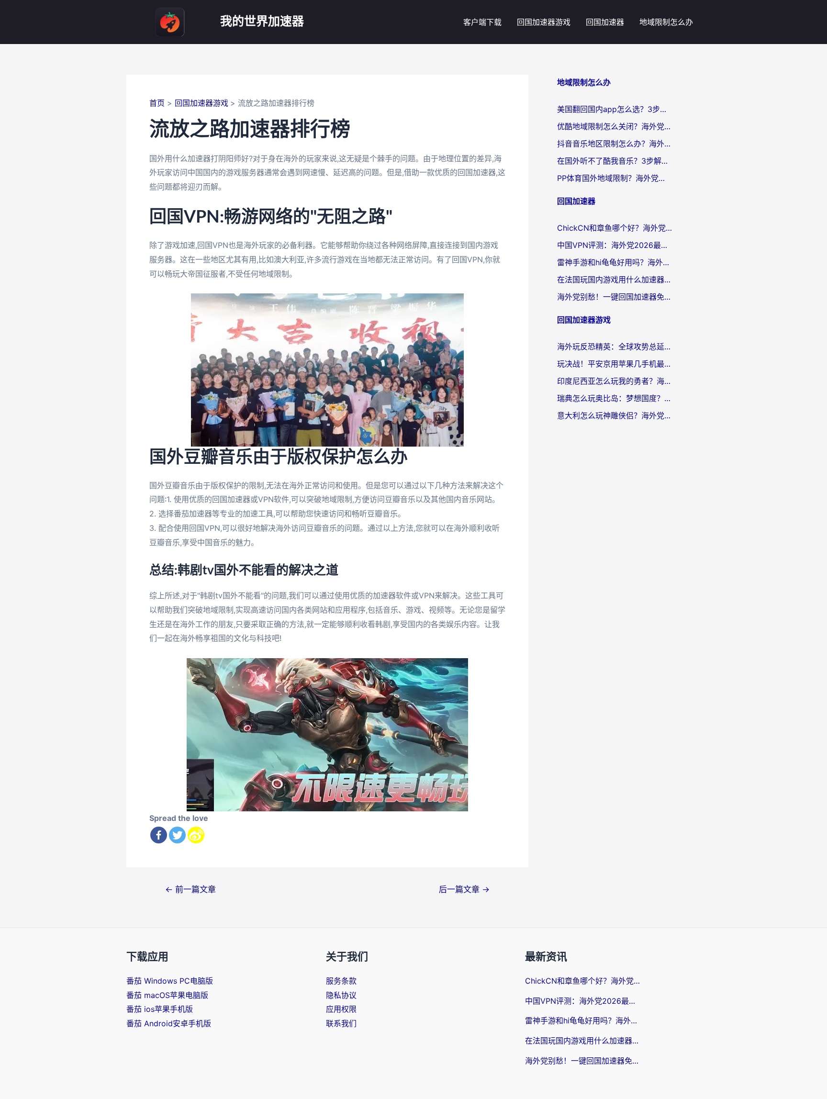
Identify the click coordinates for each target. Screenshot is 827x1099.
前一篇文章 (190, 889)
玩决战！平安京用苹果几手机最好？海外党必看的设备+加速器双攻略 (614, 364)
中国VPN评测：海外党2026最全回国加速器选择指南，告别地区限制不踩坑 (614, 245)
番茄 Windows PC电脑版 (169, 981)
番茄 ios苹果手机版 (159, 1009)
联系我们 (341, 1023)
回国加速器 (605, 22)
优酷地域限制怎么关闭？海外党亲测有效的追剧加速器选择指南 (614, 126)
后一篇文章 (464, 889)
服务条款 (341, 981)
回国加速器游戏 (543, 22)
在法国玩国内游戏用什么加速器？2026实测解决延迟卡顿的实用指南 (614, 279)
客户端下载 (482, 22)
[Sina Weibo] (196, 835)
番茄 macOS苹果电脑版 (167, 995)
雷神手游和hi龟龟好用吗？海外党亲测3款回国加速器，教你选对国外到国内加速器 (614, 262)
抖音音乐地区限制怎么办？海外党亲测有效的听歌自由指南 (614, 143)
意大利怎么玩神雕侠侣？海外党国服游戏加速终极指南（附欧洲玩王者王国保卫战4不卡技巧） (614, 415)
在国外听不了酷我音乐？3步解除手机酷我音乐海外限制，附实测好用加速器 (614, 161)
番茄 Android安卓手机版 (168, 1023)
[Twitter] (177, 835)
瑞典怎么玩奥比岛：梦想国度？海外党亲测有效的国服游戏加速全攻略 (614, 398)
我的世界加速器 (262, 22)
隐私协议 (341, 995)
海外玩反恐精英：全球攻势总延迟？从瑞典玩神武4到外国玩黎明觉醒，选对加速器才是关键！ (614, 346)
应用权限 (341, 1009)
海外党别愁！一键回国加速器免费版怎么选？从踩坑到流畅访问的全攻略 (614, 297)
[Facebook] (158, 835)
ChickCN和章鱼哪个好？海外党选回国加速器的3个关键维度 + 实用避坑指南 (614, 228)
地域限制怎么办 (666, 22)
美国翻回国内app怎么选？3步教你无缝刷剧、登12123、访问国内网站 (614, 109)
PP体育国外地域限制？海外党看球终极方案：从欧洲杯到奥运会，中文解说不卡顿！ (614, 178)
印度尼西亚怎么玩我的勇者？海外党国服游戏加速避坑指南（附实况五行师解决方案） (614, 381)
